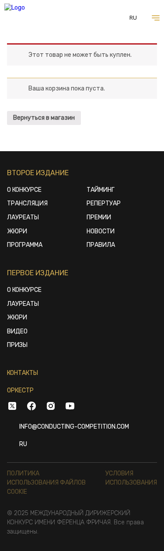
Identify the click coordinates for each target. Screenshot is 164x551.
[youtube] (70, 407)
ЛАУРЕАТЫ (23, 217)
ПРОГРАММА (24, 245)
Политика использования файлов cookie (46, 483)
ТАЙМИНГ (101, 190)
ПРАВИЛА (101, 245)
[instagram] (50, 407)
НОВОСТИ (101, 231)
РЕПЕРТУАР (104, 203)
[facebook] (31, 407)
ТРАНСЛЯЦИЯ (27, 203)
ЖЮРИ (17, 231)
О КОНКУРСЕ (24, 190)
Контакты (22, 373)
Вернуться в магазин (44, 117)
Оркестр (20, 390)
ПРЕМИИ (99, 217)
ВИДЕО (17, 331)
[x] (12, 407)
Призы (17, 345)
